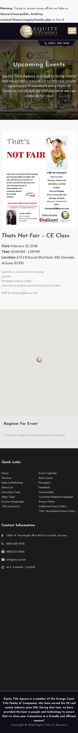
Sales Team (8, 496)
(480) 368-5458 (58, 43)
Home (5, 473)
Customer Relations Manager (56, 496)
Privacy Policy (47, 501)
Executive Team (11, 492)
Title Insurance (11, 506)
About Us (7, 487)
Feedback (44, 487)
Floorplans (45, 482)
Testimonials (46, 492)
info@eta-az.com (16, 559)
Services (7, 477)
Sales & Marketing (12, 482)
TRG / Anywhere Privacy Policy (57, 511)
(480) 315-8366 (15, 551)
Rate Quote (46, 477)
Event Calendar (48, 473)
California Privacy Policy (52, 506)
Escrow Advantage (13, 501)
